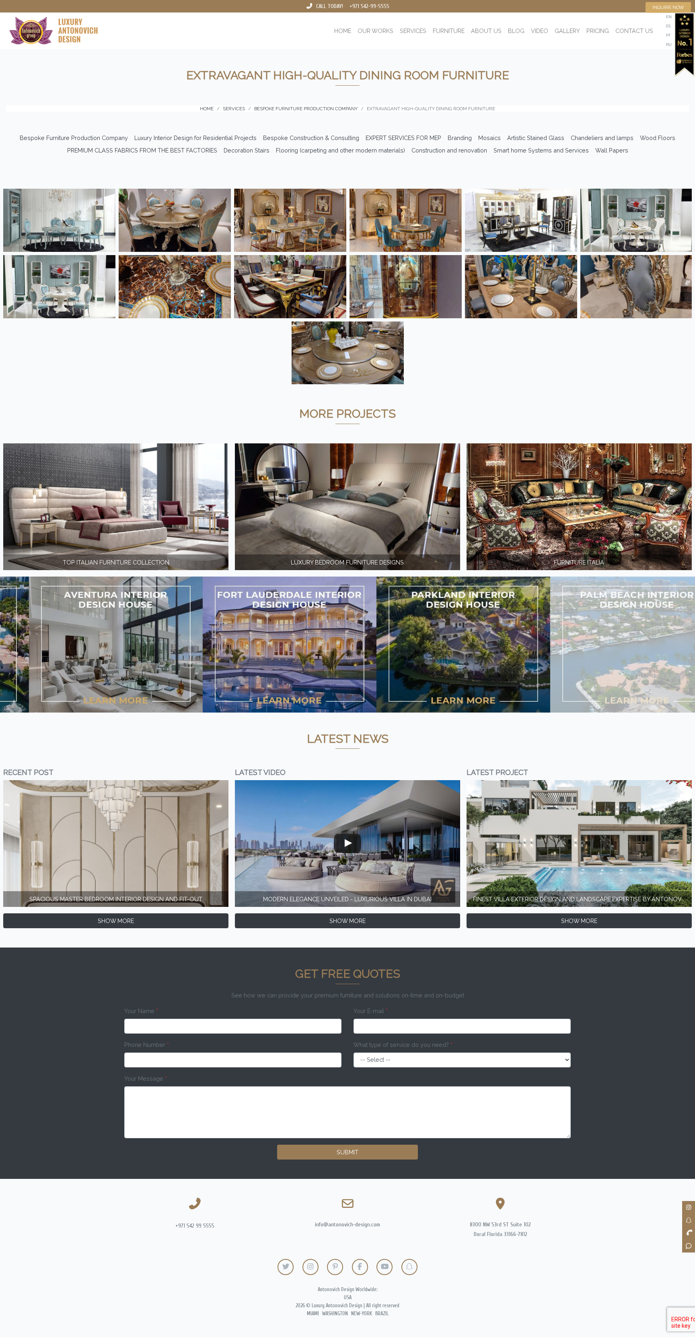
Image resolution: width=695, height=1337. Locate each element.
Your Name (141, 1010)
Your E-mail (371, 1010)
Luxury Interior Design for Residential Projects (195, 137)
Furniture (449, 30)
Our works (375, 30)
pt (668, 35)
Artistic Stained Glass (535, 137)
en (669, 16)
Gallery (567, 30)
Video (539, 30)
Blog (516, 30)
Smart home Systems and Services (541, 150)
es (668, 26)
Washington (335, 1313)
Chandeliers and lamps (602, 137)
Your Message (145, 1078)
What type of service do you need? (403, 1044)
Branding (460, 137)
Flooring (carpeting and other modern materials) (340, 150)
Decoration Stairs (246, 150)
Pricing (597, 30)
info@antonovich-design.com (347, 1224)
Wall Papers (611, 150)
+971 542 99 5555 (194, 1225)
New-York (361, 1313)
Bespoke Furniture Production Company (74, 137)
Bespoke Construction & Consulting (311, 137)
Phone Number (146, 1044)
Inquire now (668, 7)
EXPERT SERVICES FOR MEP (403, 137)
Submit (347, 1152)
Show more (116, 920)
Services (413, 30)
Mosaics (489, 137)
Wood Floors (657, 137)
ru (669, 44)
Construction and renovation (449, 150)
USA (348, 1297)
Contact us (634, 30)
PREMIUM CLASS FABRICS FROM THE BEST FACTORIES (142, 150)
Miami (313, 1313)
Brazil (382, 1313)
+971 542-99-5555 (369, 6)
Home (342, 30)
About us (486, 30)
